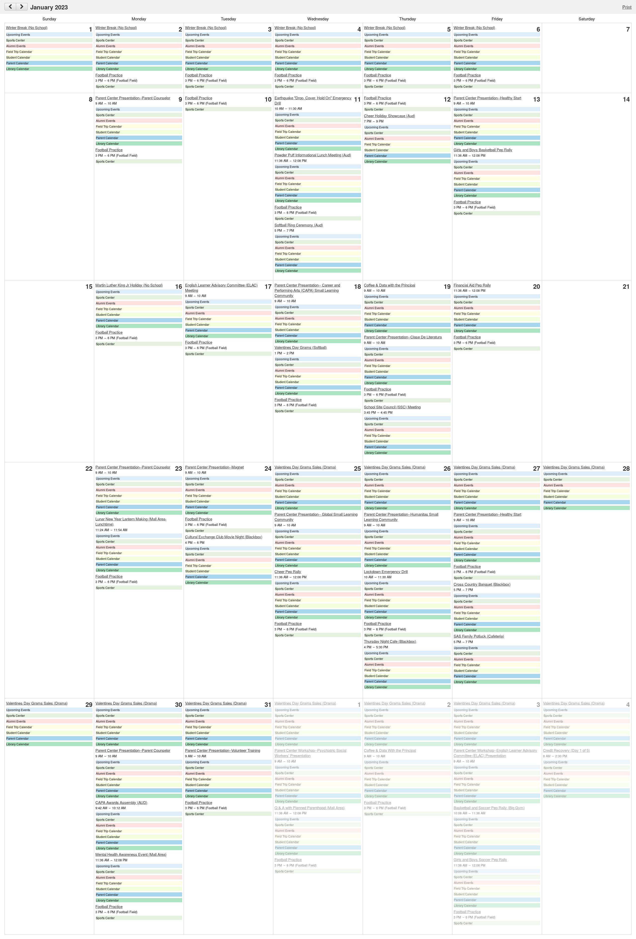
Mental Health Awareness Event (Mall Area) (130, 854)
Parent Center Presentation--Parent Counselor (132, 97)
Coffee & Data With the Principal (390, 750)
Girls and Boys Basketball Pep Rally (483, 149)
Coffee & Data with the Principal (389, 285)
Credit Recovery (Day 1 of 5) (566, 750)
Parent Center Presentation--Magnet (214, 467)
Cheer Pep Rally (288, 571)
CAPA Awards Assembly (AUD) (121, 802)
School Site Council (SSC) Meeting (392, 406)
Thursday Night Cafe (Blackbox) (390, 641)
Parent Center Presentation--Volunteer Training (222, 750)
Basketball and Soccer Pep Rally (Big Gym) (489, 807)
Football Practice (108, 74)
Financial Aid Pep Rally (472, 285)
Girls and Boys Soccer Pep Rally (480, 859)
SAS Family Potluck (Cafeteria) (479, 636)
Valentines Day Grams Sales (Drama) (305, 467)
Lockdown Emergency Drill (386, 571)
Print (627, 7)
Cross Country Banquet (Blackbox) (482, 584)
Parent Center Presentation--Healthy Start (487, 97)
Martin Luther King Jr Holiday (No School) (129, 285)
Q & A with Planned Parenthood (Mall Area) (310, 807)
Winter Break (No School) (26, 27)
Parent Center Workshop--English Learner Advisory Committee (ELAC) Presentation (495, 753)
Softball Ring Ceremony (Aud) (299, 224)
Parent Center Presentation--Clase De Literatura (403, 336)
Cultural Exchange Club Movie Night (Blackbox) (223, 536)
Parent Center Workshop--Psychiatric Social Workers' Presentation (310, 753)
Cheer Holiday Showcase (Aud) (389, 115)
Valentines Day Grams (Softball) (301, 347)
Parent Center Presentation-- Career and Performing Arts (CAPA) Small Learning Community (307, 290)
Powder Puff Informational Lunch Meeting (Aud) (313, 154)
